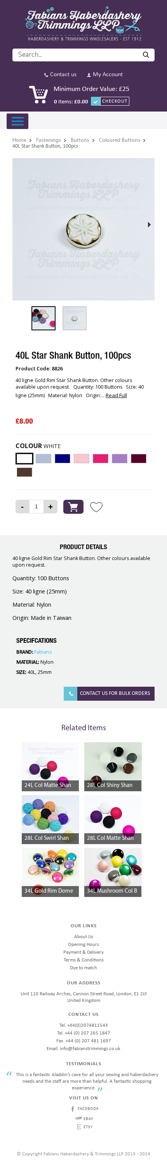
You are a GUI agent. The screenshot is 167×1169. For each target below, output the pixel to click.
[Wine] (138, 458)
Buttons (80, 140)
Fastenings (48, 140)
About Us (83, 936)
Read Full (116, 395)
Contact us (63, 75)
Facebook (88, 1109)
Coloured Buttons (119, 140)
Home (19, 140)
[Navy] (62, 458)
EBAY (88, 1119)
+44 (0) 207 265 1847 (87, 1033)
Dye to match (83, 967)
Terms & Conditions (84, 960)
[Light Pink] (81, 458)
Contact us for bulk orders (115, 693)
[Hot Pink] (100, 458)
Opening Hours (83, 944)
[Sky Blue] (43, 458)
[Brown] (24, 472)
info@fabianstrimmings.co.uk (90, 1048)
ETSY (88, 1127)
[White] (24, 458)
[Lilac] (119, 458)
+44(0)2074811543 (87, 1025)
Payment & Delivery (83, 952)
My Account (108, 75)
